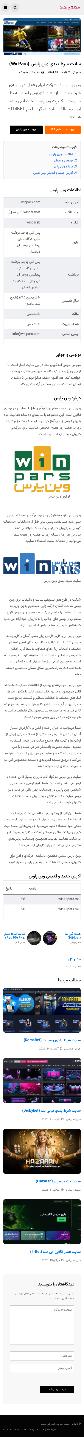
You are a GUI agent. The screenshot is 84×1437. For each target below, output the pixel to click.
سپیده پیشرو (73, 1119)
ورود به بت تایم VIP (62, 130)
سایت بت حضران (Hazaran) (58, 1182)
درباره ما (33, 1430)
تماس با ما (20, 1430)
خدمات (7, 1430)
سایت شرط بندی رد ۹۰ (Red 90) (14, 938)
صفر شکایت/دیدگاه (29, 72)
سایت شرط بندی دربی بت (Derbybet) (51, 1111)
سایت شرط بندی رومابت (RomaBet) (52, 1040)
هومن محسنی (72, 1049)
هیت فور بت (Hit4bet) (72, 938)
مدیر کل (76, 72)
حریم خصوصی (48, 1430)
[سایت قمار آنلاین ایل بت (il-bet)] (42, 1221)
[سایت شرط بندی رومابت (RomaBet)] (42, 1010)
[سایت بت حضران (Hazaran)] (42, 1151)
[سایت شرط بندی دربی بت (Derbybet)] (42, 1080)
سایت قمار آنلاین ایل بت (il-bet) (55, 1252)
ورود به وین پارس (26, 130)
